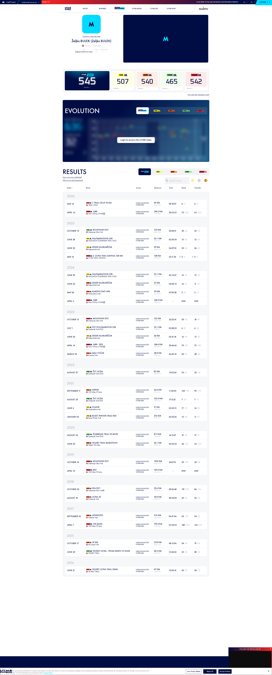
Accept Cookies (225, 671)
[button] (30, 2)
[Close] (268, 671)
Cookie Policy (47, 673)
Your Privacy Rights (193, 671)
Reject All (210, 671)
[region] (136, 671)
